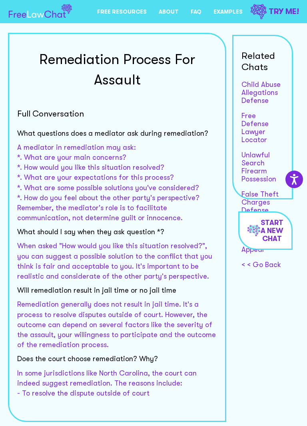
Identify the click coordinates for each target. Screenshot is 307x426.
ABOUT (169, 11)
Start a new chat (272, 231)
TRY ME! (284, 11)
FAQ (196, 11)
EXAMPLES (228, 11)
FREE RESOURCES (122, 11)
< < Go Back (261, 265)
